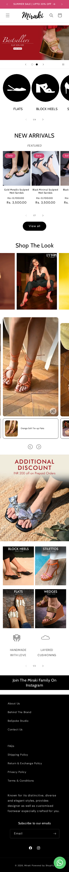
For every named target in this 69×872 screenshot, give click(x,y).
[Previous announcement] (7, 4)
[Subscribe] (55, 833)
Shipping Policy (18, 754)
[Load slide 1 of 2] (32, 64)
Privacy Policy (17, 772)
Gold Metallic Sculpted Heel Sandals (16, 191)
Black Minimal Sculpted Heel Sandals (45, 191)
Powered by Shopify (43, 865)
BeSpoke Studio (18, 720)
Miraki (27, 865)
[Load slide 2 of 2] (36, 64)
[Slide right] (43, 119)
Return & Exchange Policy (25, 763)
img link (16, 77)
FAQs (11, 746)
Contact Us (15, 729)
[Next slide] (43, 64)
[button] (7, 15)
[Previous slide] (25, 64)
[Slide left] (26, 119)
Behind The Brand (19, 712)
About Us (14, 703)
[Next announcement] (62, 4)
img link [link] (16, 636)
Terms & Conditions (21, 780)
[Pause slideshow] (65, 64)
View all (34, 226)
